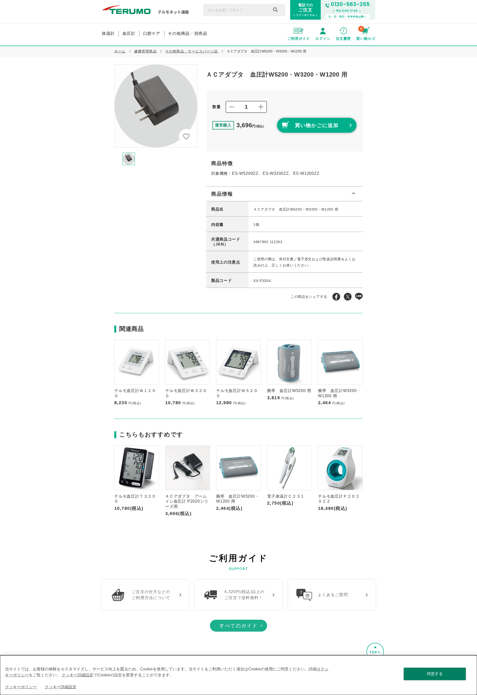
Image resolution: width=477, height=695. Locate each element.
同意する (435, 674)
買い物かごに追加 (317, 125)
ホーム (120, 51)
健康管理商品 (145, 51)
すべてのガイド (238, 625)
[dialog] (238, 675)
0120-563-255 (350, 4)
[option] (156, 106)
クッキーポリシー (21, 687)
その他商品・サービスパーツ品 (191, 51)
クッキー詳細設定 (77, 675)
